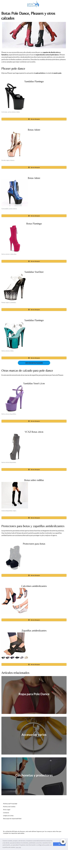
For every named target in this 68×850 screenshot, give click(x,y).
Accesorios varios (34, 735)
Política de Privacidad (10, 803)
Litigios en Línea (8, 815)
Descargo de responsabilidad (12, 818)
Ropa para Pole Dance (34, 694)
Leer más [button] (18, 847)
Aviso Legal (6, 809)
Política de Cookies (9, 806)
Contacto (6, 812)
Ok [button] (59, 844)
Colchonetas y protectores (34, 775)
